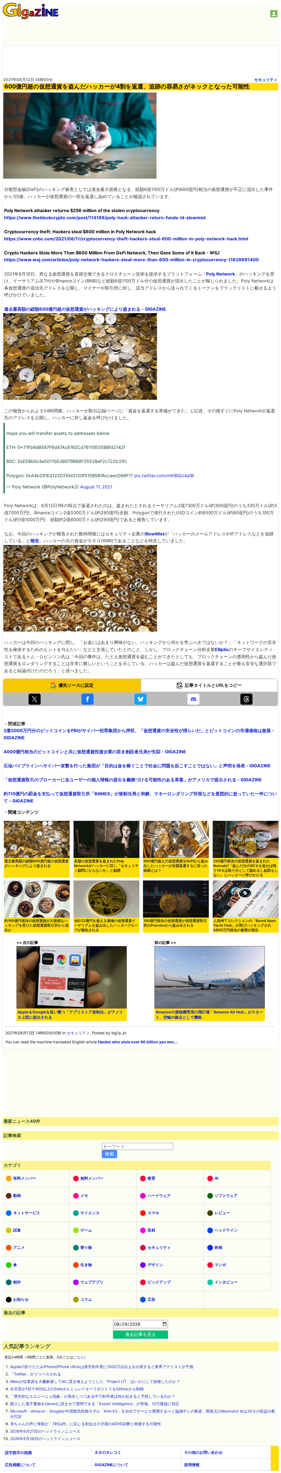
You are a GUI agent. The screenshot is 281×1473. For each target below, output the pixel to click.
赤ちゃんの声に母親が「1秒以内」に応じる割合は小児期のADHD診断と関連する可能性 (85, 1423)
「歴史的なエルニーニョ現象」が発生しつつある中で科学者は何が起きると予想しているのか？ (92, 1396)
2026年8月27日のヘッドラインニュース (45, 1431)
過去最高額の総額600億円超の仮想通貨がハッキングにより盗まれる (36, 863)
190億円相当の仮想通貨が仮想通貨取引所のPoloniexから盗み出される (175, 923)
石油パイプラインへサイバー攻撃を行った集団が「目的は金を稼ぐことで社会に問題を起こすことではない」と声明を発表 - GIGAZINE (137, 765)
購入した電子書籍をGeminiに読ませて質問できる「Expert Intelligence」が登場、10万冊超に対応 (94, 1403)
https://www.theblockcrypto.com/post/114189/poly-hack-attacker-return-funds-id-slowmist (105, 217)
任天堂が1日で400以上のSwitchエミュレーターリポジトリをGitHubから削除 (77, 1388)
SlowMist (154, 534)
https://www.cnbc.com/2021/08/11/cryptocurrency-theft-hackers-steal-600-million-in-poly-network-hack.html (126, 238)
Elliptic (222, 649)
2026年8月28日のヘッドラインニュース (45, 1438)
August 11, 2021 (96, 487)
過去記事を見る (140, 1334)
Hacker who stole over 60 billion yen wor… (137, 1042)
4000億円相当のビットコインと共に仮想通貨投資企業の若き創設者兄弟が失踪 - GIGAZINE (95, 751)
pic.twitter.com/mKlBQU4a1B (164, 475)
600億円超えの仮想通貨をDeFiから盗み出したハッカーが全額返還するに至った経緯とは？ (176, 865)
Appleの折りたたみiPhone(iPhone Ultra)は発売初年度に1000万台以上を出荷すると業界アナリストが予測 (101, 1366)
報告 (34, 540)
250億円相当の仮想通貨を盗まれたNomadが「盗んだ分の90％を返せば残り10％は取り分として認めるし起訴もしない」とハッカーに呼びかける (245, 868)
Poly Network (220, 274)
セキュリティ (265, 79)
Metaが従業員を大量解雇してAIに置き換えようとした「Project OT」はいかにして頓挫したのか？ (95, 1381)
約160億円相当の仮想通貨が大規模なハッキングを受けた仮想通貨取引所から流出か (36, 925)
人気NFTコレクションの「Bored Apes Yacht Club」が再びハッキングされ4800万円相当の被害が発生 (244, 925)
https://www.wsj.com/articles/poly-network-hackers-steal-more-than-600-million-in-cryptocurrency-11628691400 (131, 259)
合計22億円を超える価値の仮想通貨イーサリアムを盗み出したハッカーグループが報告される (106, 925)
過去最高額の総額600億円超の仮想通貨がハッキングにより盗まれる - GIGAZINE (85, 309)
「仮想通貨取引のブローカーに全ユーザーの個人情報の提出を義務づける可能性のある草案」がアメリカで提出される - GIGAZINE (133, 779)
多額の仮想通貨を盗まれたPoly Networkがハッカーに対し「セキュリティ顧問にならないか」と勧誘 (106, 865)
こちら (78, 1357)
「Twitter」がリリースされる (35, 1374)
